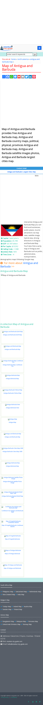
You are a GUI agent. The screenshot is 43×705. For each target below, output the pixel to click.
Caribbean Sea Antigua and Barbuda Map (12, 511)
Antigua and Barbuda (12, 222)
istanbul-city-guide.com (14, 641)
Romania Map (33, 621)
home (13, 59)
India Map (21, 594)
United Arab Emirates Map (11, 624)
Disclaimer (14, 697)
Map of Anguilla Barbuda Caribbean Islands (12, 525)
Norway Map (27, 624)
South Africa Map (6, 585)
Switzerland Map (21, 592)
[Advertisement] (21, 22)
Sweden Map (7, 609)
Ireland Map (17, 606)
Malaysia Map (21, 621)
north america (22, 59)
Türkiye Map (7, 606)
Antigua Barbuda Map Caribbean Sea (12, 365)
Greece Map (5, 615)
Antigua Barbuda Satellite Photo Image (12, 482)
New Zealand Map (9, 594)
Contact (3, 630)
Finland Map (18, 609)
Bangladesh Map (8, 621)
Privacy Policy (5, 697)
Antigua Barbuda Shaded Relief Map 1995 (12, 496)
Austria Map (28, 606)
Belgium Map (5, 600)
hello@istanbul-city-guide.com (18, 644)
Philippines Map (8, 592)
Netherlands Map (35, 592)
